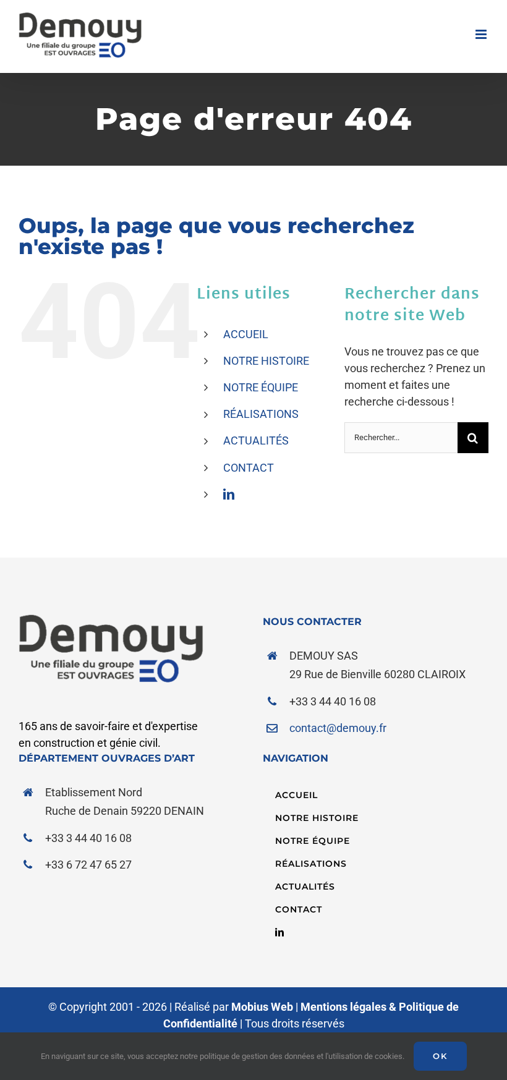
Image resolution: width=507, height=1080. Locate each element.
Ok (440, 1056)
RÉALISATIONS (261, 413)
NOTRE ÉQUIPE (260, 387)
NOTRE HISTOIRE (266, 360)
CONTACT (248, 467)
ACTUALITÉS (256, 440)
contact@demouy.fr (337, 727)
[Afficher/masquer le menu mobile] (481, 34)
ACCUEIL (245, 334)
